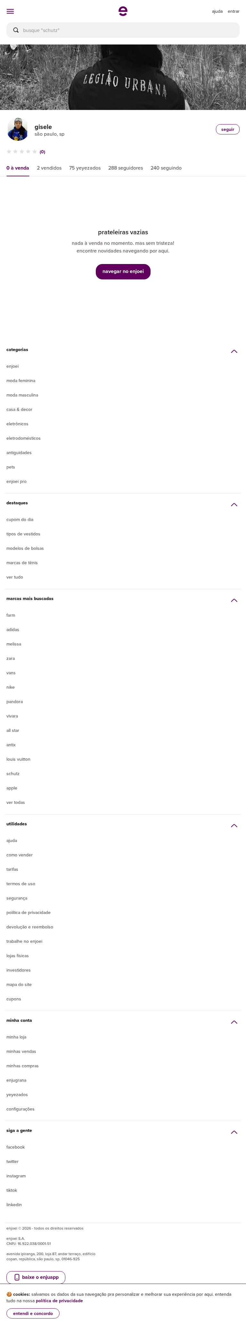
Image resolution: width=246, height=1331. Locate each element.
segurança (16, 898)
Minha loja (16, 1037)
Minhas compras (22, 1065)
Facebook (15, 1147)
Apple (11, 788)
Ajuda (11, 840)
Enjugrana (16, 1080)
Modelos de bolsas (25, 548)
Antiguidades (19, 452)
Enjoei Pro (16, 481)
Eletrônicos (17, 424)
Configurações (20, 1109)
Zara (10, 658)
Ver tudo (14, 577)
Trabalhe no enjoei (24, 941)
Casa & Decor (19, 409)
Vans (11, 673)
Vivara (12, 716)
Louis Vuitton (18, 759)
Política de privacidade (28, 912)
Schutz (13, 773)
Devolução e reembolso (29, 927)
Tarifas (12, 869)
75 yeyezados (85, 167)
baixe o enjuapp (40, 1277)
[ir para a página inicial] (123, 14)
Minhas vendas (21, 1051)
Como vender (19, 855)
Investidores (18, 970)
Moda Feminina (20, 380)
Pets (10, 467)
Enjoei (12, 366)
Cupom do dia (19, 519)
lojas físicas (17, 955)
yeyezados (17, 1094)
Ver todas (15, 802)
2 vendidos (49, 167)
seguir (227, 129)
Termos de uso (20, 883)
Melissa (13, 644)
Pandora (14, 701)
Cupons (13, 999)
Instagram (16, 1176)
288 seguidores (125, 167)
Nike (10, 687)
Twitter (12, 1161)
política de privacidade (59, 1300)
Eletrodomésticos (23, 438)
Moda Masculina (22, 395)
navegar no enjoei (123, 271)
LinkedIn (14, 1204)
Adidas (12, 629)
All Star (12, 730)
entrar (234, 11)
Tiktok (11, 1190)
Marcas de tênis (22, 562)
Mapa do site (19, 984)
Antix (11, 745)
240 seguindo (166, 167)
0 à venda (17, 168)
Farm (10, 615)
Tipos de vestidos (23, 534)
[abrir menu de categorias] (10, 11)
